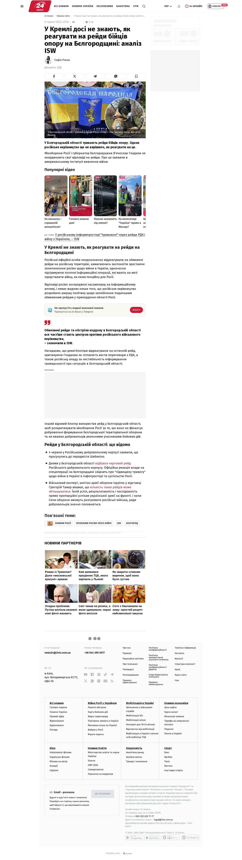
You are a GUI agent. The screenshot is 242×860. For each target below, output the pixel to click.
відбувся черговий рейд (113, 463)
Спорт (168, 748)
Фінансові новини (174, 716)
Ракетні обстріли (97, 707)
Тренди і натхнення (136, 761)
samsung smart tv (190, 837)
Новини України (82, 6)
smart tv (171, 837)
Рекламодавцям (131, 675)
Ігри (135, 6)
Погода (53, 729)
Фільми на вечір (58, 761)
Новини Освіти (97, 748)
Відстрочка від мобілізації (140, 729)
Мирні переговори (98, 716)
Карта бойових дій (98, 712)
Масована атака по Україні (102, 725)
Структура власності (185, 664)
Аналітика (123, 6)
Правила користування (130, 681)
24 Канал (49, 16)
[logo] (40, 6)
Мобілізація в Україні (140, 703)
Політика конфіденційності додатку (158, 667)
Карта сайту (181, 675)
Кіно (52, 748)
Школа (91, 760)
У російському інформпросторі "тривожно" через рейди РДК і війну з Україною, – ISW (94, 237)
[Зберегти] (136, 76)
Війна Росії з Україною (102, 703)
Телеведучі (128, 670)
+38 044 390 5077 (94, 652)
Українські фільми (59, 757)
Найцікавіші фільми (60, 752)
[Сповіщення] (179, 6)
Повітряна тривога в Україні (103, 720)
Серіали (54, 770)
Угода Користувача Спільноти (158, 676)
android (134, 837)
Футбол (168, 757)
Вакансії (179, 659)
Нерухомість (134, 748)
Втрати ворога (96, 734)
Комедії (54, 765)
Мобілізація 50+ (134, 715)
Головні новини (58, 707)
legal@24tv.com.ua (163, 819)
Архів (177, 670)
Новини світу (63, 16)
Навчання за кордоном (100, 774)
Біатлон (168, 765)
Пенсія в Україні (173, 733)
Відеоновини (57, 720)
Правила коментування (156, 683)
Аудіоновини (57, 725)
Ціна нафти (170, 707)
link (86, 674)
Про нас (127, 648)
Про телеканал (130, 664)
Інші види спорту (173, 770)
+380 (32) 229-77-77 (144, 816)
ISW (59, 67)
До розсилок (102, 794)
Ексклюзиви (105, 6)
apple (152, 837)
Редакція (127, 653)
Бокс (166, 752)
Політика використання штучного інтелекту (158, 657)
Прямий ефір (57, 716)
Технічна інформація (185, 648)
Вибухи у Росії (95, 729)
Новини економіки (176, 703)
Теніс (167, 761)
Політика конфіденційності (158, 649)
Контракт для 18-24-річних (140, 724)
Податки (168, 729)
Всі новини (61, 6)
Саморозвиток (96, 769)
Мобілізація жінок (136, 720)
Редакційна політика (133, 659)
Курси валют (171, 712)
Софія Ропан (62, 60)
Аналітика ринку (135, 752)
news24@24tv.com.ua (57, 652)
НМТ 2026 (93, 765)
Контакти (179, 653)
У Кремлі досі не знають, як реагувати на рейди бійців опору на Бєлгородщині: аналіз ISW (109, 16)
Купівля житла (134, 757)
